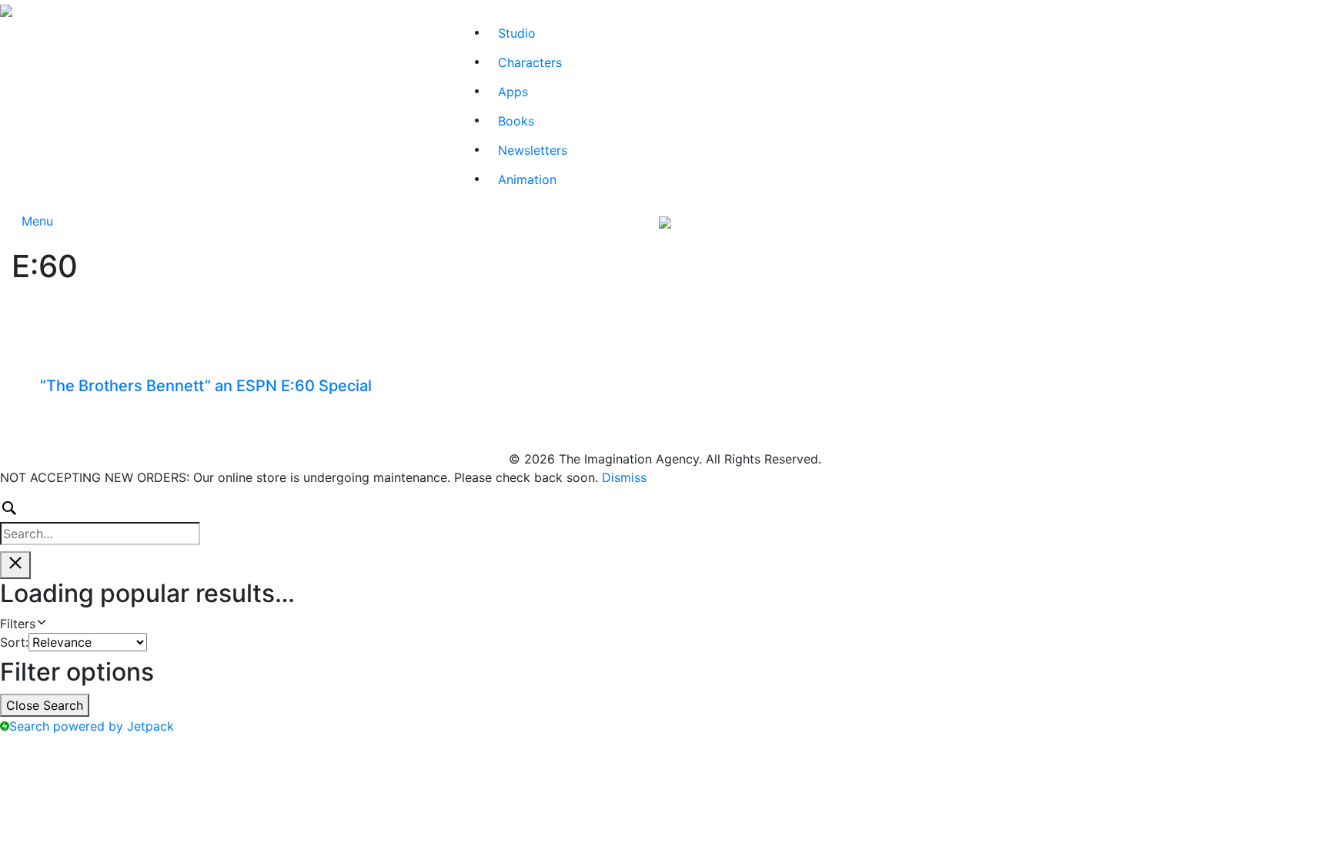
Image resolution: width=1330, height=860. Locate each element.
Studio (517, 33)
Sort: (14, 642)
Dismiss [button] (624, 477)
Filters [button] (40, 624)
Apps (513, 91)
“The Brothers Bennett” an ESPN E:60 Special (206, 385)
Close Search (44, 705)
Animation (527, 179)
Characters (530, 62)
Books (516, 121)
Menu (37, 221)
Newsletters (532, 150)
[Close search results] (15, 565)
